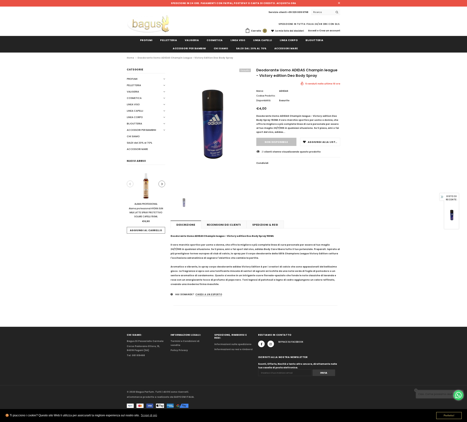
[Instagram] (270, 344)
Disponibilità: (263, 100)
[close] (339, 3)
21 (263, 151)
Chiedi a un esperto (208, 294)
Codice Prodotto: (265, 95)
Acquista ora (286, 3)
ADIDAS (283, 91)
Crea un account (329, 30)
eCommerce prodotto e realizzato (148, 396)
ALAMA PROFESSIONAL (145, 203)
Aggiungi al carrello (146, 230)
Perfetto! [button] (449, 415)
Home (130, 57)
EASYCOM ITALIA (184, 396)
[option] (146, 202)
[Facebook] (261, 344)
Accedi (312, 30)
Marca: (260, 91)
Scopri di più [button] (149, 415)
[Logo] (148, 24)
